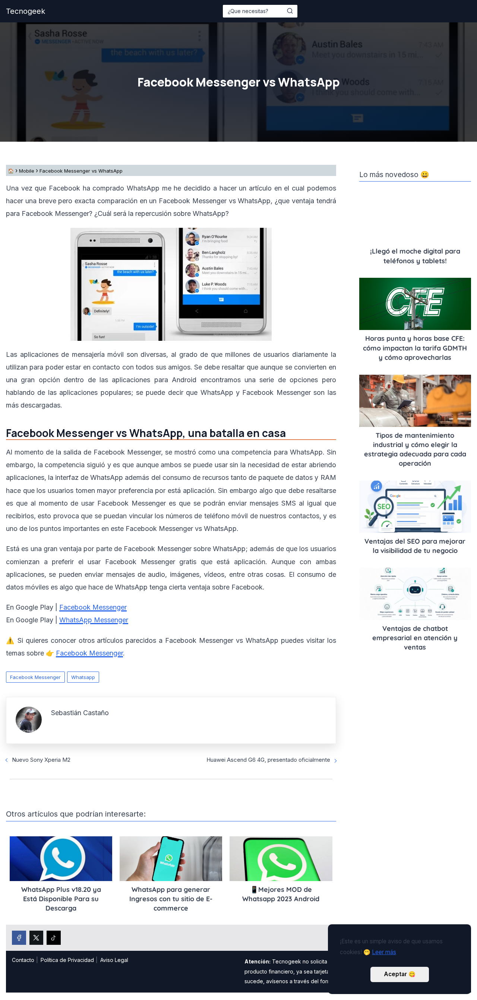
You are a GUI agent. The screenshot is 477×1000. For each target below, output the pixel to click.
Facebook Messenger (93, 607)
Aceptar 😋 (400, 974)
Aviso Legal (114, 960)
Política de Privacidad (67, 960)
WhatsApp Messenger (93, 620)
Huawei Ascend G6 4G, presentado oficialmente (268, 759)
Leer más (384, 952)
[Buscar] (289, 11)
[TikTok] (54, 938)
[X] (36, 938)
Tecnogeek (25, 11)
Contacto (23, 960)
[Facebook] (19, 938)
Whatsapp (83, 677)
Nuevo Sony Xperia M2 (41, 759)
